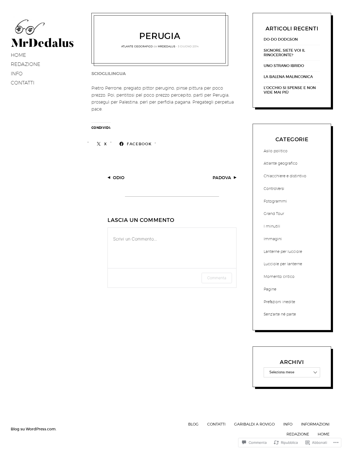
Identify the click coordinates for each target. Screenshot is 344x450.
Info (17, 73)
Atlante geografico (137, 46)
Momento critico (279, 276)
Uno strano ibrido (284, 65)
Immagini (273, 239)
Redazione (25, 64)
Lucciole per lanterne (283, 264)
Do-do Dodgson (281, 39)
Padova (222, 177)
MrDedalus (166, 46)
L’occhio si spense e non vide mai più (290, 90)
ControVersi (274, 188)
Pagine (270, 289)
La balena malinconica (288, 77)
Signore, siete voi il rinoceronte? (284, 52)
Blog (193, 424)
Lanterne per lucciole (283, 251)
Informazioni (315, 424)
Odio (118, 177)
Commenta (216, 277)
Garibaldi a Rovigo (254, 424)
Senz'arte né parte (280, 314)
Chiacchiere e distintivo (285, 176)
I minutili (272, 226)
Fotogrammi (275, 201)
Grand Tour (274, 213)
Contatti (22, 83)
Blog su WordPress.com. (33, 429)
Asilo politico (276, 151)
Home (18, 55)
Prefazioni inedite (279, 302)
